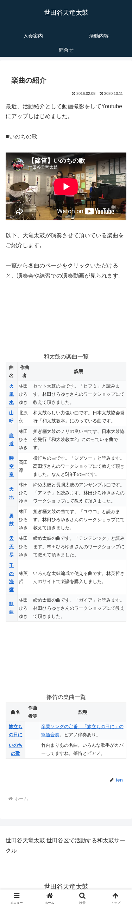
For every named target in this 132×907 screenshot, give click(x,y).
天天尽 (11, 546)
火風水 (11, 394)
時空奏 (11, 466)
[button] (118, 850)
